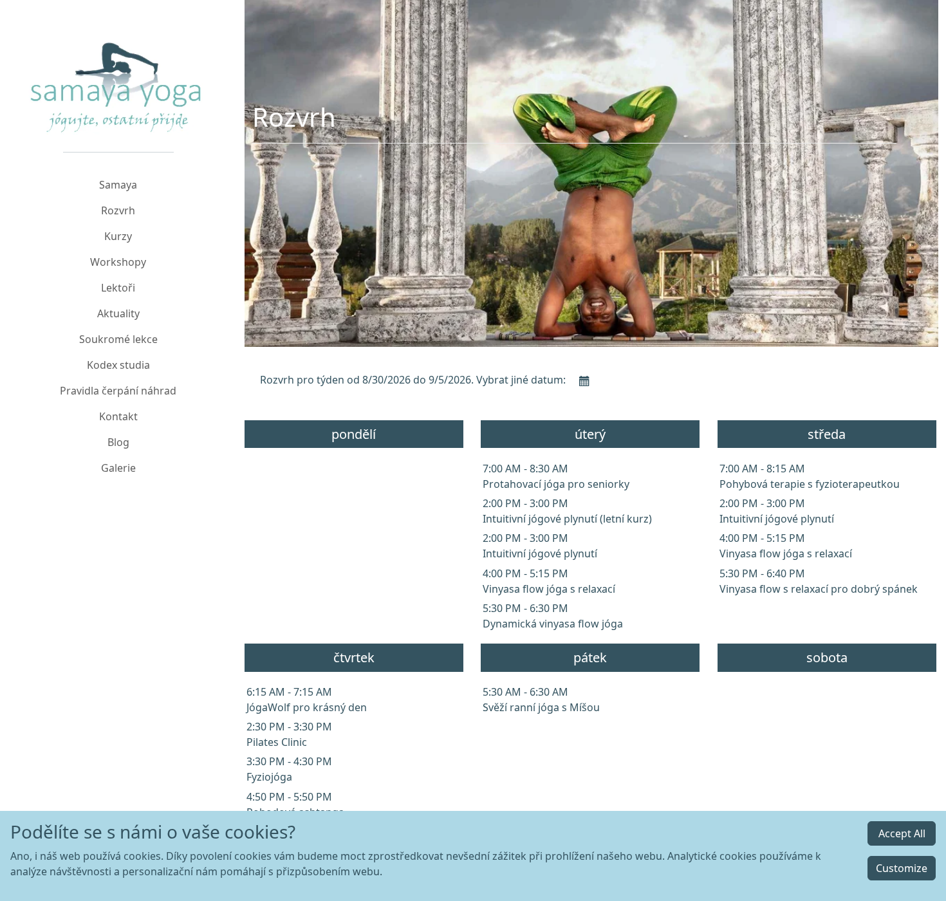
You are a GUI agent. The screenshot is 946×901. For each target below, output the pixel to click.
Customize (901, 868)
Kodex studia (118, 365)
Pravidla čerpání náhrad (118, 391)
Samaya (118, 185)
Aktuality (118, 313)
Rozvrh (118, 210)
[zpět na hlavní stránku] (118, 71)
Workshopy (118, 262)
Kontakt (118, 416)
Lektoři (118, 288)
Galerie (118, 468)
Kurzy (118, 236)
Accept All (901, 833)
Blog (118, 442)
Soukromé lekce (118, 339)
